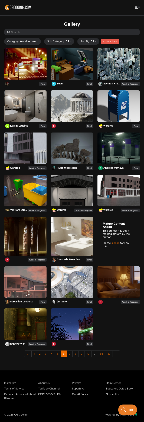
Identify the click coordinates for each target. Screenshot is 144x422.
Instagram (10, 383)
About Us (44, 383)
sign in (116, 243)
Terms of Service (14, 388)
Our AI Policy (80, 394)
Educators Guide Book (119, 388)
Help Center (113, 383)
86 (101, 354)
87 (108, 354)
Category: (21, 41)
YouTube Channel (49, 388)
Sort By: (87, 41)
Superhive (78, 388)
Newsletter (112, 394)
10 (88, 354)
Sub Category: (58, 41)
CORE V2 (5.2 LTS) (49, 394)
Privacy (76, 383)
